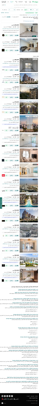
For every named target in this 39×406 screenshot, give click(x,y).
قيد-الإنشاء (18, 9)
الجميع (26, 9)
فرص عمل (32, 396)
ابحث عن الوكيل (30, 2)
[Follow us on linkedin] (7, 396)
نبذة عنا (36, 396)
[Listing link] (19, 30)
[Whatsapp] (6, 35)
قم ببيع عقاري (26, 2)
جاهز (22, 9)
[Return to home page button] (35, 2)
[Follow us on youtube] (2, 396)
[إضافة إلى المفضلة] (20, 36)
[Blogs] (12, 2)
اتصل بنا (28, 396)
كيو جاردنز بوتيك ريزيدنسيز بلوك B (29, 21)
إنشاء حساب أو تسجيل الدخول (4, 2)
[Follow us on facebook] (12, 396)
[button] (35, 9)
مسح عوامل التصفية (7, 12)
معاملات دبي (16, 2)
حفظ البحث (2, 12)
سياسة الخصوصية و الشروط (33, 398)
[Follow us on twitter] (10, 396)
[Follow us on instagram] (5, 396)
